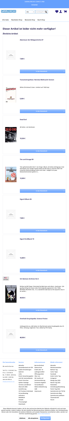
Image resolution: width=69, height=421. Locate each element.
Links (20, 374)
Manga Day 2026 (55, 380)
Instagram (53, 378)
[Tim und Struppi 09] (11, 174)
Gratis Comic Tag (55, 376)
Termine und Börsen (25, 385)
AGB (35, 389)
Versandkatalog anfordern (23, 394)
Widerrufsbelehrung (40, 387)
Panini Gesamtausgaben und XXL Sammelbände (26, 377)
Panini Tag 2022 (55, 389)
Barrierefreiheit (39, 365)
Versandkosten (39, 385)
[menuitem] (37, 12)
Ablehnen (22, 418)
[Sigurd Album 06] (11, 214)
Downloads (22, 404)
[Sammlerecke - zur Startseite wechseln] (8, 12)
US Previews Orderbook (26, 391)
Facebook (53, 374)
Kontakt (21, 400)
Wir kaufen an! (38, 378)
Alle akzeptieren (33, 418)
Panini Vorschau (23, 380)
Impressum (37, 391)
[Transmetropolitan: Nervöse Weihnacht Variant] (11, 95)
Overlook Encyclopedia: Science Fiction (34, 319)
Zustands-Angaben (40, 382)
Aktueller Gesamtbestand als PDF (26, 366)
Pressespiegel (23, 402)
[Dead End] (11, 134)
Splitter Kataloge (24, 382)
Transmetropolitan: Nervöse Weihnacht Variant (37, 80)
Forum (52, 400)
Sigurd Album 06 (26, 199)
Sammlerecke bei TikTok (57, 391)
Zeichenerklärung (39, 380)
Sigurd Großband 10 (27, 239)
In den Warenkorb (41, 71)
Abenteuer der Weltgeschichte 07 (31, 40)
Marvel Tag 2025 (55, 382)
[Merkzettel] (56, 11)
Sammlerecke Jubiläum (57, 395)
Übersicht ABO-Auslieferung (23, 388)
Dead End (23, 120)
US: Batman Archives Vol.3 (29, 279)
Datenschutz (38, 367)
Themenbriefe (54, 397)
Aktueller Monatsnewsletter (55, 366)
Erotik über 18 (38, 369)
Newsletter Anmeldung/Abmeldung (57, 386)
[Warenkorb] (65, 11)
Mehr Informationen (44, 414)
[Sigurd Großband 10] (11, 254)
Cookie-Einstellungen (25, 369)
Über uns (37, 376)
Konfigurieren (45, 418)
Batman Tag (54, 369)
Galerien (21, 372)
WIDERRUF (22, 397)
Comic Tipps (54, 372)
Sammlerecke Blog (56, 393)
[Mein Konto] (60, 11)
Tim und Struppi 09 (26, 159)
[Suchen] (46, 11)
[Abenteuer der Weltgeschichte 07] (11, 55)
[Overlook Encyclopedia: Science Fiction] (11, 333)
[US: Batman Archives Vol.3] (11, 294)
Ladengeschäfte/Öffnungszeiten (39, 373)
